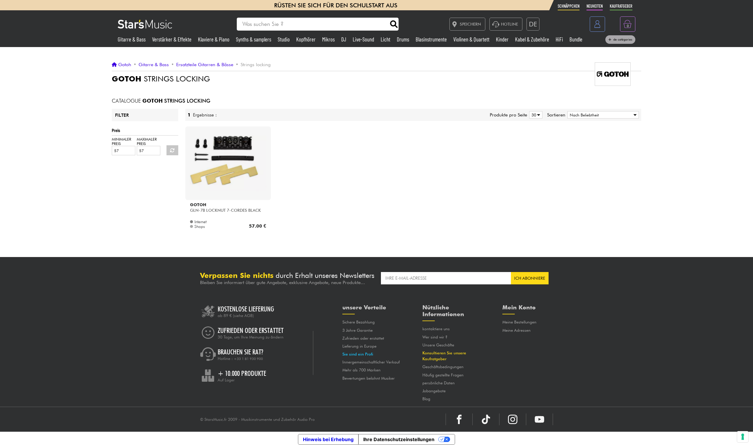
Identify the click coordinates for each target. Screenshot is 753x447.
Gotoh (124, 64)
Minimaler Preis (121, 141)
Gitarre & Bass (132, 39)
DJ (344, 39)
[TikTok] (486, 419)
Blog (426, 398)
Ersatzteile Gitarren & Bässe (204, 64)
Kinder (503, 39)
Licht (386, 39)
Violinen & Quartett (472, 39)
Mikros (329, 39)
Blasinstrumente (432, 39)
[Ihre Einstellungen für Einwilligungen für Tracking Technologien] (742, 436)
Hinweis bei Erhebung (328, 439)
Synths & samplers (254, 39)
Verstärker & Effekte (172, 39)
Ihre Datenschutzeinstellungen (398, 439)
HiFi (560, 39)
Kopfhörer (306, 39)
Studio (284, 39)
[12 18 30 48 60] (534, 115)
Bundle (575, 39)
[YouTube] (539, 419)
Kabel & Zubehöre (532, 39)
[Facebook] (459, 419)
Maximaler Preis (147, 141)
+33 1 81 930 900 (248, 359)
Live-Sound (364, 39)
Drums (403, 39)
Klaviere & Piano (214, 39)
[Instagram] (512, 419)
